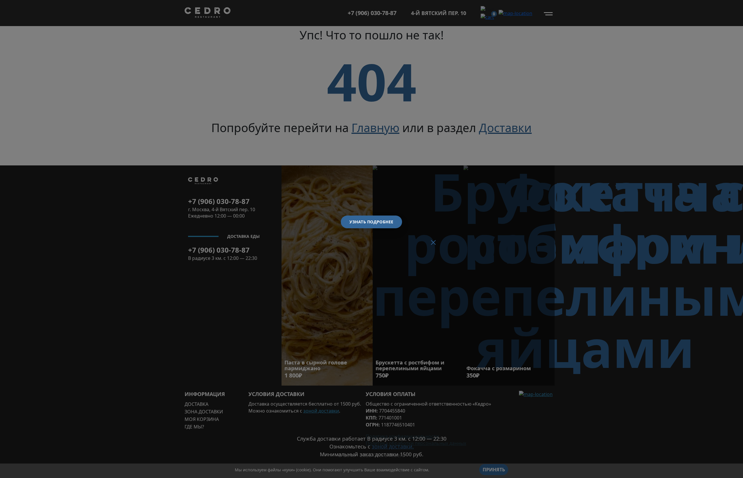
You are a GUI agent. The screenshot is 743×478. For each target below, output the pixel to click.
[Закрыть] (433, 242)
